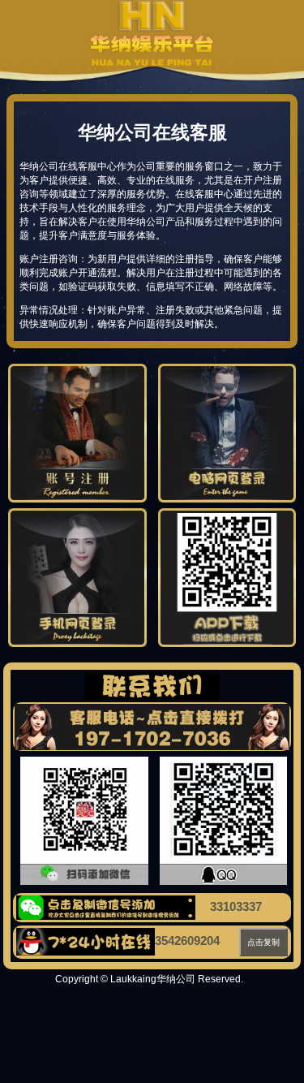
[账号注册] (77, 499)
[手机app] (227, 643)
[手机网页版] (77, 643)
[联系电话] (152, 727)
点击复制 (263, 942)
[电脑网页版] (227, 499)
